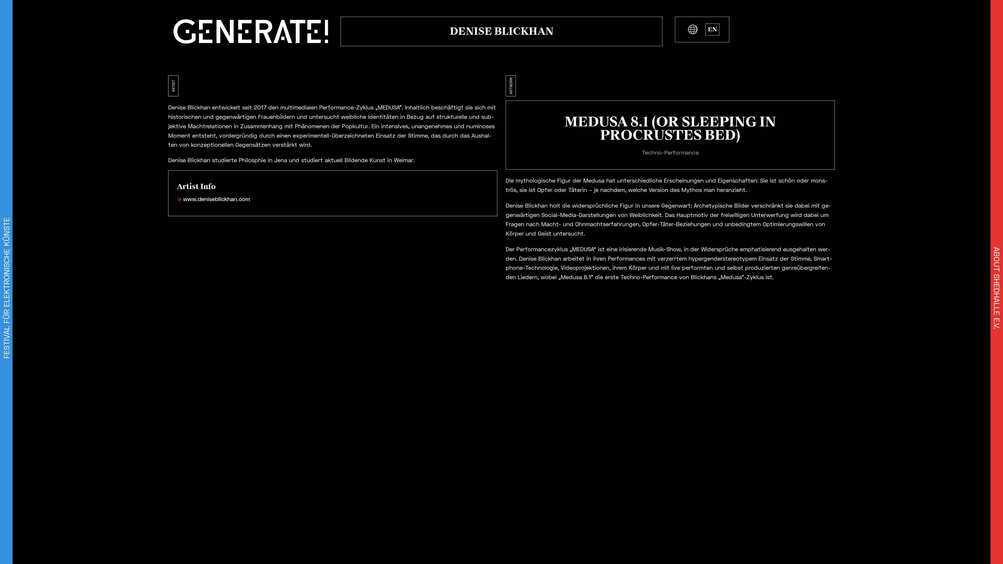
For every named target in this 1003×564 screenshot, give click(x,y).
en (712, 29)
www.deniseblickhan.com (216, 198)
